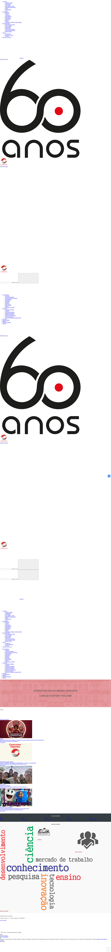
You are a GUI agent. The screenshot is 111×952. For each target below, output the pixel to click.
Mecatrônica (7, 304)
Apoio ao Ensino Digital (10, 30)
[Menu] (9, 334)
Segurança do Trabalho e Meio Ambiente (13, 22)
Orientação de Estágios (9, 313)
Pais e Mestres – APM (9, 6)
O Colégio (5, 1)
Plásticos (7, 21)
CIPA (6, 10)
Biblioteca (5, 321)
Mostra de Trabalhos (7, 322)
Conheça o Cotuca (9, 2)
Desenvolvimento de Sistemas (11, 298)
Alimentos (7, 13)
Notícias (4, 323)
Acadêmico (5, 308)
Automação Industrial (9, 297)
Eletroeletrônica (8, 16)
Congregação (8, 5)
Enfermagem (7, 17)
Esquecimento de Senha (10, 24)
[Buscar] (9, 558)
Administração (8, 3)
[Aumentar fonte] (10, 48)
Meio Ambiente (8, 305)
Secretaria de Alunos (9, 316)
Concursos (5, 319)
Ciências (7, 14)
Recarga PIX (7, 28)
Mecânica (7, 20)
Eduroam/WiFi (8, 27)
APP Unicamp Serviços (10, 29)
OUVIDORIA (8, 9)
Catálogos (7, 310)
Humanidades (8, 18)
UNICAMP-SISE (6, 23)
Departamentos (6, 12)
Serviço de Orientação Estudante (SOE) (13, 317)
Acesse (4, 32)
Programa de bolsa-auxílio (10, 315)
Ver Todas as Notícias (4, 719)
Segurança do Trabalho (10, 307)
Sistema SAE (8, 33)
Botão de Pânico (8, 31)
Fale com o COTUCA (7, 37)
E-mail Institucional (9, 35)
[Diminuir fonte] (29, 48)
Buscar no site (15, 282)
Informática (7, 301)
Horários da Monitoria (9, 314)
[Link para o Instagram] (9, 292)
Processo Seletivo (6, 320)
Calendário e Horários (9, 309)
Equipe (6, 8)
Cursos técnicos (6, 294)
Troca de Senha (8, 25)
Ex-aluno (7, 36)
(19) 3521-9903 (3, 920)
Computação (7, 15)
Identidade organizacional (10, 7)
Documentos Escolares (9, 312)
